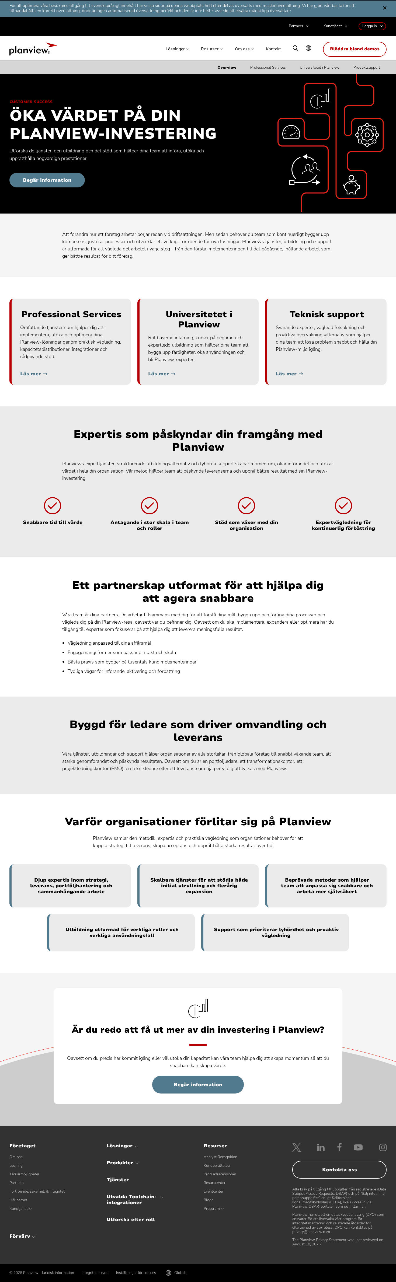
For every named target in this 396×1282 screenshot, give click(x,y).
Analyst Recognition (220, 1156)
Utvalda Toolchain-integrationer (132, 1199)
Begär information (47, 180)
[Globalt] (308, 48)
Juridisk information (58, 1272)
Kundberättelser (217, 1165)
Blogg (209, 1200)
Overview (226, 67)
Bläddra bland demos (355, 49)
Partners (296, 26)
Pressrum (212, 1208)
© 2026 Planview (24, 1273)
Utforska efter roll (131, 1219)
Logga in (369, 26)
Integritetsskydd (95, 1272)
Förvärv (19, 1236)
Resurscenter (214, 1182)
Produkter (120, 1162)
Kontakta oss (339, 1169)
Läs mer (30, 373)
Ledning (16, 1165)
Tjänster (118, 1179)
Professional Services (268, 67)
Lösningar (175, 49)
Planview (33, 51)
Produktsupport (366, 67)
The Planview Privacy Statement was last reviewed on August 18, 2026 (337, 1242)
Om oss (242, 49)
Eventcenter (213, 1191)
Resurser (210, 49)
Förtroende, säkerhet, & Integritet (37, 1191)
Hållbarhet (18, 1200)
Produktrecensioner (220, 1174)
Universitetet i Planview (319, 67)
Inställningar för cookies (136, 1272)
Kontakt (273, 49)
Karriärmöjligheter (24, 1174)
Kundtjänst (333, 26)
